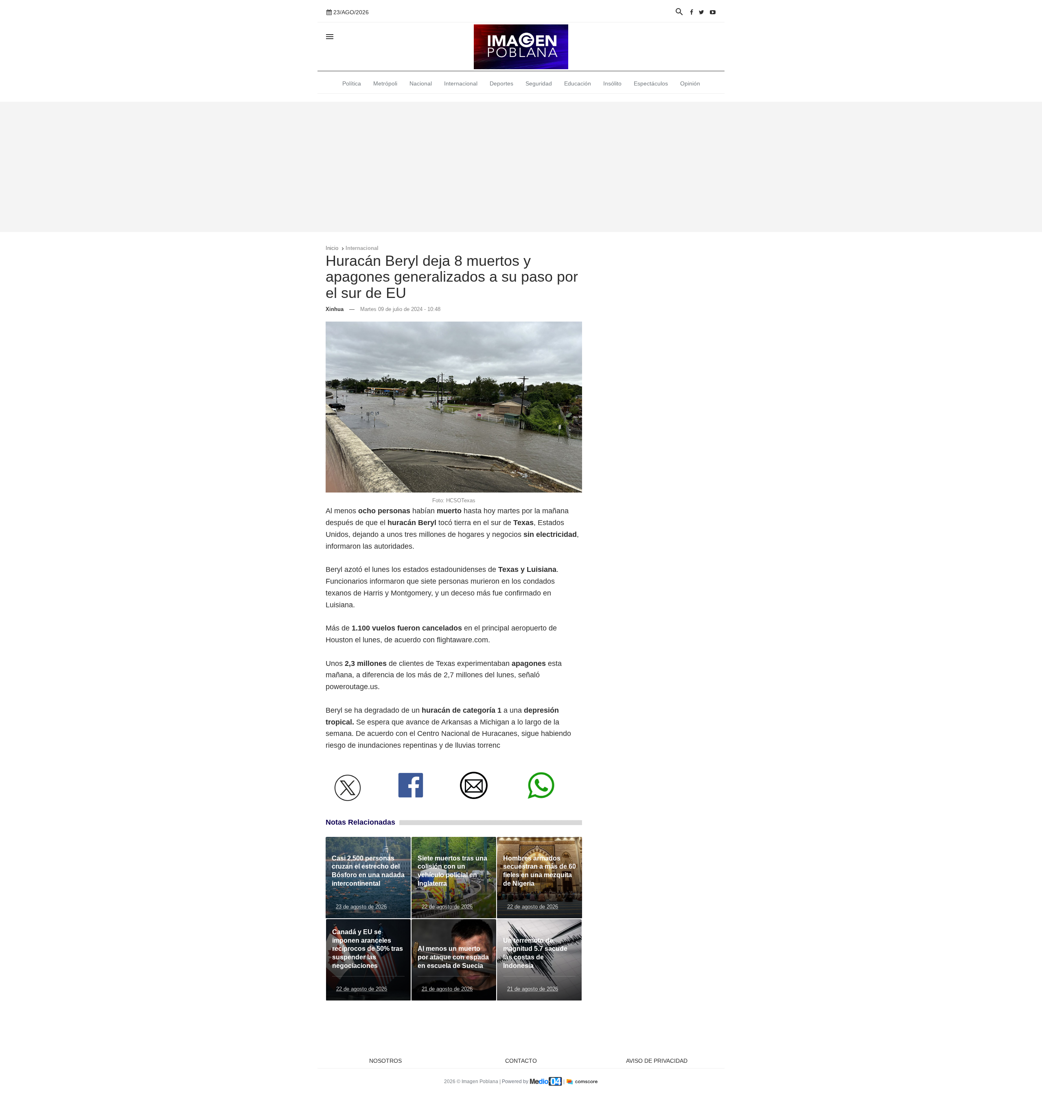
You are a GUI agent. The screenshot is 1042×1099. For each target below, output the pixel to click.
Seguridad (538, 83)
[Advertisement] (521, 167)
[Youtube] (712, 12)
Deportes (501, 83)
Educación (577, 83)
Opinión (690, 83)
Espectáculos (651, 83)
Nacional (420, 83)
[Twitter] (701, 12)
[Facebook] (691, 12)
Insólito (612, 83)
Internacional (460, 83)
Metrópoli (385, 83)
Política (351, 83)
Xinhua (335, 309)
